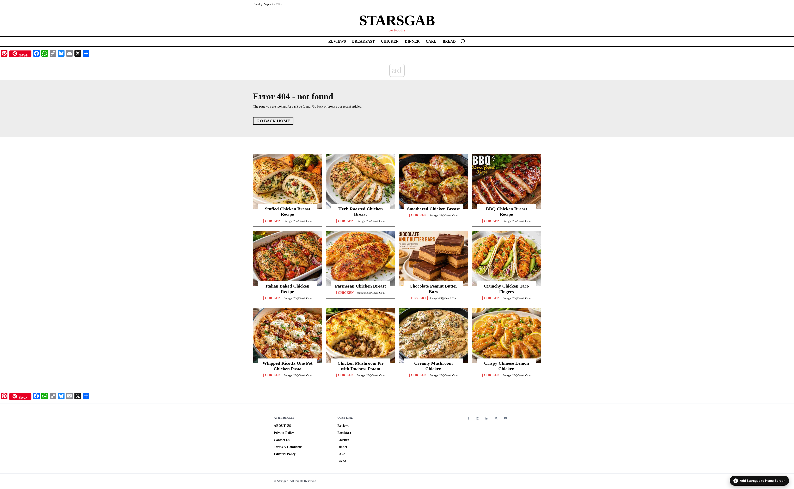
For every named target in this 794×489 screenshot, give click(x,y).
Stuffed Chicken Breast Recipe (287, 211)
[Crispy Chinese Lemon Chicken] (506, 335)
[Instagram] (477, 418)
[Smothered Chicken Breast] (433, 181)
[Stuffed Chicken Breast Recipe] (287, 181)
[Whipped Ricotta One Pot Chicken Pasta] (287, 335)
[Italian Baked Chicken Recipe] (287, 258)
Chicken (273, 221)
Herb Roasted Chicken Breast (360, 211)
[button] (463, 41)
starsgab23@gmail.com (298, 221)
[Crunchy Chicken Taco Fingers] (506, 258)
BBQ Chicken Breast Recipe (506, 211)
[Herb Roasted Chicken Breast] (360, 181)
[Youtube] (505, 418)
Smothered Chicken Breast (433, 208)
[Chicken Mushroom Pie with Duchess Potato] (360, 335)
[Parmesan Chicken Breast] (360, 258)
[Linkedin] (486, 418)
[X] (496, 418)
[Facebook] (468, 418)
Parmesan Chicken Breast (360, 286)
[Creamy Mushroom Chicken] (433, 335)
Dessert (418, 298)
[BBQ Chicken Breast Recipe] (506, 181)
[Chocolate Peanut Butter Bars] (433, 258)
